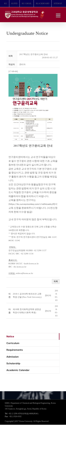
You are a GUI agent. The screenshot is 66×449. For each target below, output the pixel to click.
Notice (10, 336)
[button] (22, 64)
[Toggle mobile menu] (58, 15)
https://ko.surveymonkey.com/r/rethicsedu (30, 204)
